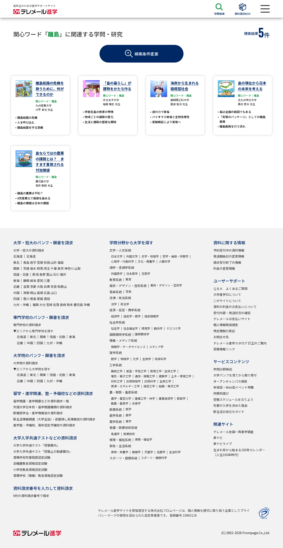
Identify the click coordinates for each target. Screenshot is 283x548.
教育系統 (115, 279)
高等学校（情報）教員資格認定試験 (38, 475)
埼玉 (47, 268)
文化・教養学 (146, 261)
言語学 (146, 273)
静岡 (26, 280)
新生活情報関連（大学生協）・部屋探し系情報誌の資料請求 (54, 419)
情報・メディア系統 (123, 340)
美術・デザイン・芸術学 (166, 285)
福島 (60, 262)
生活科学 (175, 452)
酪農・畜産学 (119, 403)
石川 (56, 274)
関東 (16, 268)
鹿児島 (78, 304)
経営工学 (149, 386)
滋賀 (26, 286)
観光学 (158, 328)
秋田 (47, 262)
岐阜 (33, 280)
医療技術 (129, 434)
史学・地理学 (150, 256)
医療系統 (115, 409)
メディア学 (156, 347)
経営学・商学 (132, 316)
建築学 (163, 376)
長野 (42, 274)
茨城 (26, 268)
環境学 (146, 328)
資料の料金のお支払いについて (235, 306)
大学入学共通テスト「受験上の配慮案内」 (42, 451)
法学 (114, 304)
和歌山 (62, 286)
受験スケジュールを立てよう (233, 399)
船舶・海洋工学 (169, 386)
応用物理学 (133, 381)
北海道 (18, 256)
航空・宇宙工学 (136, 371)
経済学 (115, 316)
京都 (33, 286)
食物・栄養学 (119, 452)
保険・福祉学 (143, 439)
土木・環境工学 (181, 376)
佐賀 (56, 304)
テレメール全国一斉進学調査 (233, 432)
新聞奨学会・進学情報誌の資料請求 (38, 413)
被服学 (136, 452)
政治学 (124, 304)
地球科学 (160, 359)
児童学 (148, 452)
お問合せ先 (221, 337)
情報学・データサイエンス (128, 347)
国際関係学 (142, 334)
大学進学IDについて (227, 294)
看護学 (115, 434)
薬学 (128, 421)
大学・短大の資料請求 (28, 250)
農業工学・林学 (145, 398)
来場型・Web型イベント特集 (233, 387)
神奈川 (69, 268)
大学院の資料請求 (25, 363)
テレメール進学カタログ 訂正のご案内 (240, 343)
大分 (42, 304)
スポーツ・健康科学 (154, 458)
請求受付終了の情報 (227, 262)
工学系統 (115, 365)
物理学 (124, 359)
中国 (16, 292)
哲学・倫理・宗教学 (175, 256)
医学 (128, 409)
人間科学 (164, 261)
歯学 (128, 415)
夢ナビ (218, 437)
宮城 (40, 262)
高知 (47, 298)
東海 (16, 280)
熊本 (70, 304)
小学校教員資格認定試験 (30, 469)
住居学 (161, 452)
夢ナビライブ (222, 443)
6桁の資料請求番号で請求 (31, 495)
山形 (54, 262)
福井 (63, 274)
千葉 (54, 268)
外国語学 (116, 273)
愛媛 (40, 298)
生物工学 (165, 381)
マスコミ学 (173, 328)
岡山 (33, 292)
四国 (16, 298)
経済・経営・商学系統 (124, 310)
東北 (16, 262)
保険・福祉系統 (120, 439)
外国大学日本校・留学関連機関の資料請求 (42, 407)
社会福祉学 (130, 328)
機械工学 (116, 371)
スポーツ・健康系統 (123, 458)
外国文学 (132, 256)
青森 (26, 262)
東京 (60, 268)
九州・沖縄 (21, 304)
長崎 (63, 304)
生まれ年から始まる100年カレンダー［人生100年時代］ (239, 452)
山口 (54, 292)
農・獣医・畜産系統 (123, 392)
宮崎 (49, 304)
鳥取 (26, 292)
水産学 (136, 403)
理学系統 (115, 352)
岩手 (33, 262)
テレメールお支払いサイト (231, 319)
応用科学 (150, 381)
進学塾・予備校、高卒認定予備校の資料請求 (44, 425)
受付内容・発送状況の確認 (231, 313)
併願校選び (221, 393)
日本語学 (132, 273)
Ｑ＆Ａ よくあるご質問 (230, 288)
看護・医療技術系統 (123, 427)
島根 (40, 292)
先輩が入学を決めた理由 (230, 405)
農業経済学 (166, 398)
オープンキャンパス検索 (230, 381)
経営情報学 (151, 316)
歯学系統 (115, 415)
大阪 (40, 286)
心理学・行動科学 (122, 261)
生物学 (146, 359)
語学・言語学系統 (121, 267)
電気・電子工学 (121, 376)
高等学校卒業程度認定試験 (31, 457)
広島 (47, 292)
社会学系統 (117, 322)
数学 (114, 359)
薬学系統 (115, 421)
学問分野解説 (222, 369)
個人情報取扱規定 (225, 325)
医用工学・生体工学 (163, 371)
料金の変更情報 (224, 268)
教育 (128, 279)
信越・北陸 (21, 274)
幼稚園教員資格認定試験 (30, 463)
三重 (47, 280)
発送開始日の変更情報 (228, 256)
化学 (136, 359)
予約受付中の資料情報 (228, 250)
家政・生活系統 (120, 446)
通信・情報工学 (145, 376)
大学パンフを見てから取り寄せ (235, 375)
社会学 (115, 328)
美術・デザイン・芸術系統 (128, 285)
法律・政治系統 (120, 298)
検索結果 (251, 33)
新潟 (36, 274)
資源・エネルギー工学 (125, 386)
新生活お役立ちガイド (228, 411)
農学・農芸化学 (121, 398)
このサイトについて (227, 300)
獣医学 (181, 398)
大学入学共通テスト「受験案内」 (36, 445)
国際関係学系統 (120, 334)
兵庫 (47, 286)
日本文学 (116, 256)
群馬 (40, 268)
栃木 (33, 268)
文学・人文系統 (120, 250)
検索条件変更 (146, 54)
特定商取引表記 (224, 331)
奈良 (54, 286)
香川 (26, 298)
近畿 (16, 286)
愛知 (40, 280)
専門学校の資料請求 (27, 325)
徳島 (33, 298)
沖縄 (87, 304)
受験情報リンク (224, 349)
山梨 (77, 268)
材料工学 (116, 381)
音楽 (128, 291)
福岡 (36, 304)
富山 (49, 274)
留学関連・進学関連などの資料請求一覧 (41, 401)
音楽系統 (115, 292)
